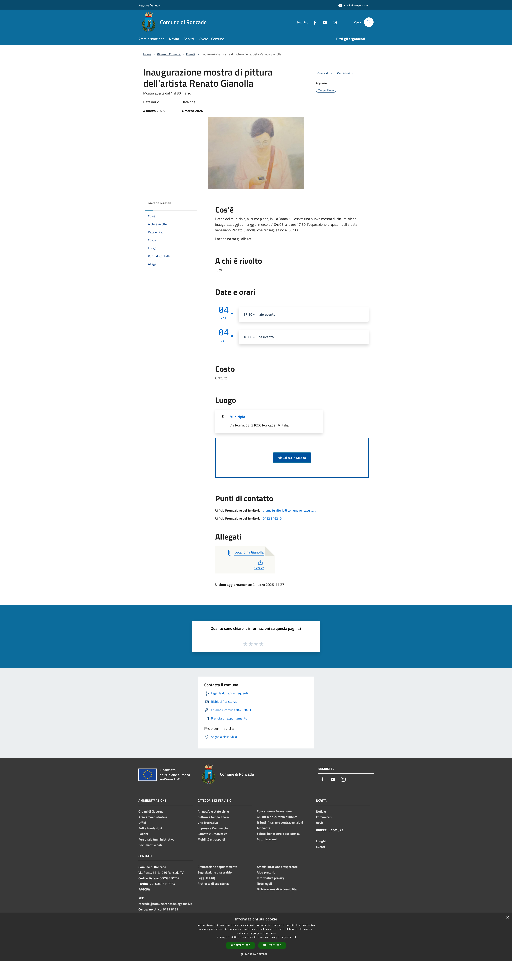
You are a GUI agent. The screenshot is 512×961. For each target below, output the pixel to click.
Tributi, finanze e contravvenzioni (280, 822)
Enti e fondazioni (150, 828)
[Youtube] (323, 22)
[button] (255, 954)
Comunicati (324, 817)
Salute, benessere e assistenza (278, 833)
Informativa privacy (270, 878)
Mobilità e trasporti (211, 839)
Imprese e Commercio (213, 828)
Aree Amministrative (152, 817)
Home (147, 54)
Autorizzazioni (267, 839)
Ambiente (263, 828)
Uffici (142, 822)
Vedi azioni (343, 73)
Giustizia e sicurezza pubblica (277, 816)
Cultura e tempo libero (213, 817)
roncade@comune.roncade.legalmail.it (165, 903)
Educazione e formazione (274, 811)
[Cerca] (369, 22)
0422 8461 (170, 909)
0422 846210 (272, 518)
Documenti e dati (150, 845)
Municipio (237, 416)
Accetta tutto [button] (240, 945)
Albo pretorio (266, 872)
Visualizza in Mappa (292, 457)
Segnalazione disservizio (215, 872)
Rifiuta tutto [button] (272, 945)
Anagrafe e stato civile (213, 811)
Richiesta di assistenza (213, 883)
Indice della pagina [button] (159, 203)
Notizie (321, 811)
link (294, 937)
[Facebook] (313, 22)
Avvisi (320, 822)
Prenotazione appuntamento (217, 866)
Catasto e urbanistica (212, 833)
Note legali (264, 883)
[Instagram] (333, 22)
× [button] (507, 917)
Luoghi (321, 841)
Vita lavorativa (208, 822)
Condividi (323, 73)
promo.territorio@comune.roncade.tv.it (289, 510)
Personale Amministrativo (156, 839)
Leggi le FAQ (206, 878)
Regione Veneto (149, 5)
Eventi (190, 54)
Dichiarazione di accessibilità (277, 889)
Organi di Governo (151, 811)
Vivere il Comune (169, 54)
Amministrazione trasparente (277, 866)
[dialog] (256, 937)
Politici (143, 833)
